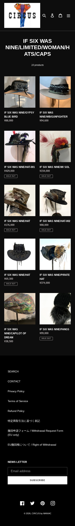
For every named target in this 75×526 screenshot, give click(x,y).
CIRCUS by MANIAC (41, 513)
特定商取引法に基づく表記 (24, 420)
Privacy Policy (16, 391)
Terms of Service (18, 401)
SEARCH (13, 371)
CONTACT (14, 381)
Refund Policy (16, 411)
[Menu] (68, 15)
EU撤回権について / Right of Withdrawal (32, 444)
